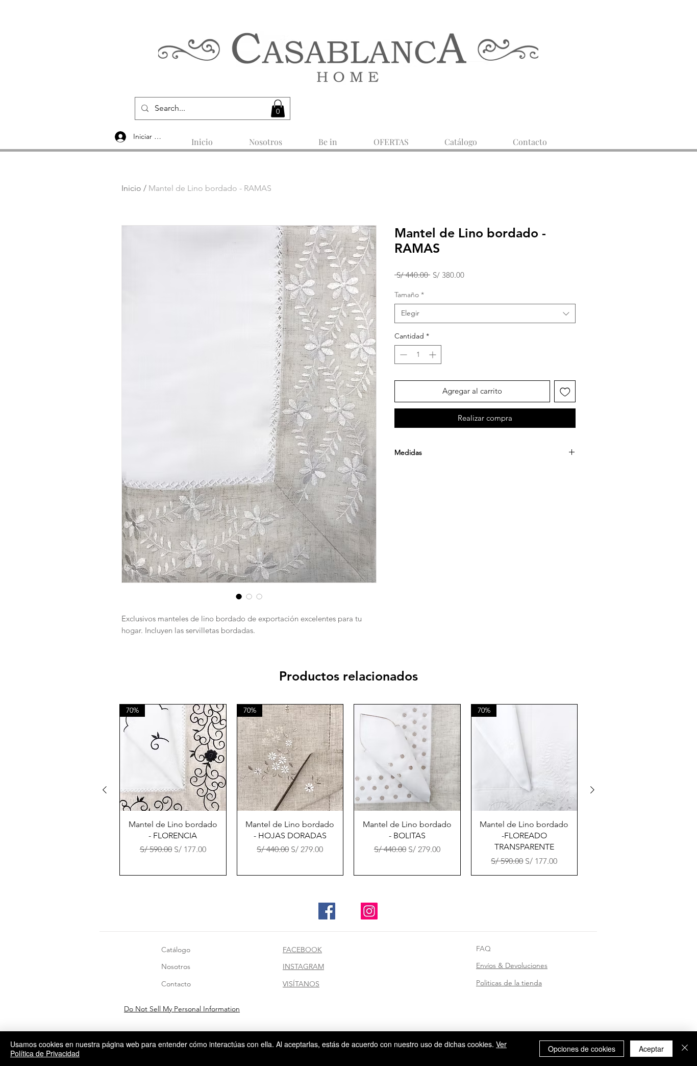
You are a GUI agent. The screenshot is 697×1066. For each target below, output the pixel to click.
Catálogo (175, 949)
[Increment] (433, 355)
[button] (277, 108)
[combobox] (485, 313)
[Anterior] (104, 790)
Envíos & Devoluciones (511, 965)
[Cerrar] (685, 1048)
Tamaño (409, 294)
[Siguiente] (592, 790)
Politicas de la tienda (509, 982)
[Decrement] (402, 355)
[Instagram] (369, 911)
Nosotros (175, 966)
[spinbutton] (418, 355)
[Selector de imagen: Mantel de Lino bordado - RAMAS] (239, 596)
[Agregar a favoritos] (565, 391)
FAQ (483, 948)
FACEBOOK (302, 949)
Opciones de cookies (581, 1049)
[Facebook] (326, 911)
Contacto (176, 983)
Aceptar (651, 1049)
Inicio (131, 188)
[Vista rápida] (407, 758)
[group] (348, 790)
